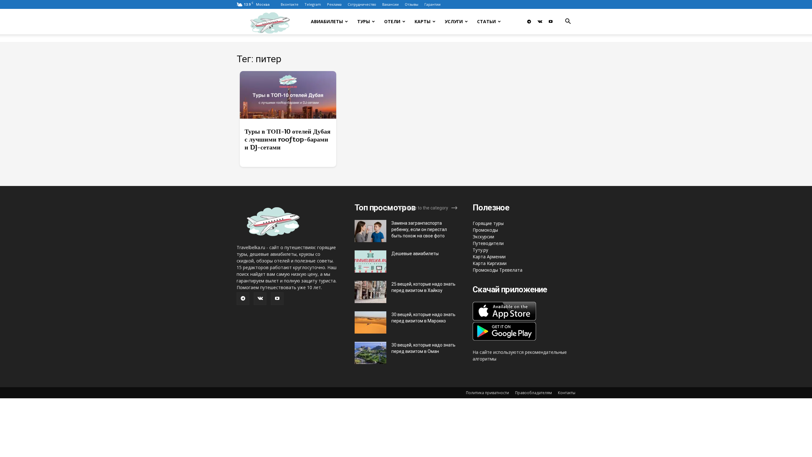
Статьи (486, 21)
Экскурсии (483, 237)
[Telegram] (529, 21)
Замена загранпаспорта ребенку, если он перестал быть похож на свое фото (419, 229)
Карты (422, 21)
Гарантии (432, 4)
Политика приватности (487, 392)
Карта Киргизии (490, 263)
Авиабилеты (327, 21)
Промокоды (485, 230)
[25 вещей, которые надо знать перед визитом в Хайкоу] (370, 292)
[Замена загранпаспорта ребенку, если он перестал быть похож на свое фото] (370, 231)
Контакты (566, 392)
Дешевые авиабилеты (415, 253)
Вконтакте (289, 4)
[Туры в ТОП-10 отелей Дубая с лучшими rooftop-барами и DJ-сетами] (288, 95)
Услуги (454, 21)
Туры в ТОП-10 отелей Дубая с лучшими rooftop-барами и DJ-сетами (288, 139)
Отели (392, 21)
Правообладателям (533, 392)
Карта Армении (489, 257)
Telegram (312, 4)
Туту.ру (480, 250)
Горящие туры (488, 223)
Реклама (334, 4)
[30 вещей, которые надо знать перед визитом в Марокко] (370, 322)
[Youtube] (550, 21)
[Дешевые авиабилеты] (370, 261)
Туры (363, 21)
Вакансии (390, 4)
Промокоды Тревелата (497, 270)
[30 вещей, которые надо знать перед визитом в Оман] (370, 353)
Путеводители (488, 243)
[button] (567, 22)
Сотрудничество (362, 4)
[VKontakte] (540, 21)
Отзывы (411, 4)
